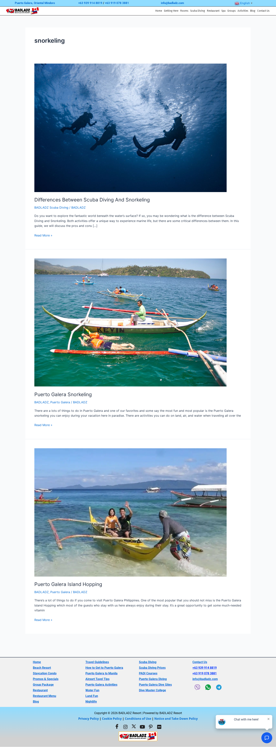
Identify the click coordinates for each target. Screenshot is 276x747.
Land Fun (91, 696)
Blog (252, 10)
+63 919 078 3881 (117, 3)
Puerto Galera (60, 402)
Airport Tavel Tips (97, 679)
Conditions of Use (138, 719)
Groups (231, 10)
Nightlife (91, 701)
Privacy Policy (88, 719)
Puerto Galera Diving (153, 679)
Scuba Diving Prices (152, 667)
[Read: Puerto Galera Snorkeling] (130, 322)
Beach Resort (42, 667)
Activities (243, 10)
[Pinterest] (151, 727)
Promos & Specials (45, 679)
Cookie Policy (112, 719)
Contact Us (263, 10)
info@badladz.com (172, 3)
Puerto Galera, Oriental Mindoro (35, 3)
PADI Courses (148, 673)
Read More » (43, 235)
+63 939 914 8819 (90, 3)
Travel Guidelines (97, 662)
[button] (171, 11)
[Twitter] (134, 727)
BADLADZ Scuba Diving (51, 207)
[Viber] (197, 687)
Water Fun (92, 690)
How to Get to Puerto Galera (104, 667)
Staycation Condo (45, 673)
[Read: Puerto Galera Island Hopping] (130, 512)
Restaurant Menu (44, 696)
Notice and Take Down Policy (176, 719)
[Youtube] (142, 727)
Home (158, 10)
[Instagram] (125, 727)
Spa (223, 10)
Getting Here (171, 10)
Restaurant (213, 10)
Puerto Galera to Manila (101, 673)
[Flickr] (159, 727)
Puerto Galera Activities (101, 684)
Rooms (184, 10)
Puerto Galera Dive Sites (155, 684)
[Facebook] (117, 727)
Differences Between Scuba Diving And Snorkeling (92, 200)
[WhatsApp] (208, 687)
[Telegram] (219, 687)
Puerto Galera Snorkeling (63, 394)
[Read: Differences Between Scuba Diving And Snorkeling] (130, 127)
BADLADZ (41, 402)
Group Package (43, 684)
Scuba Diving (197, 10)
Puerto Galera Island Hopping (68, 584)
